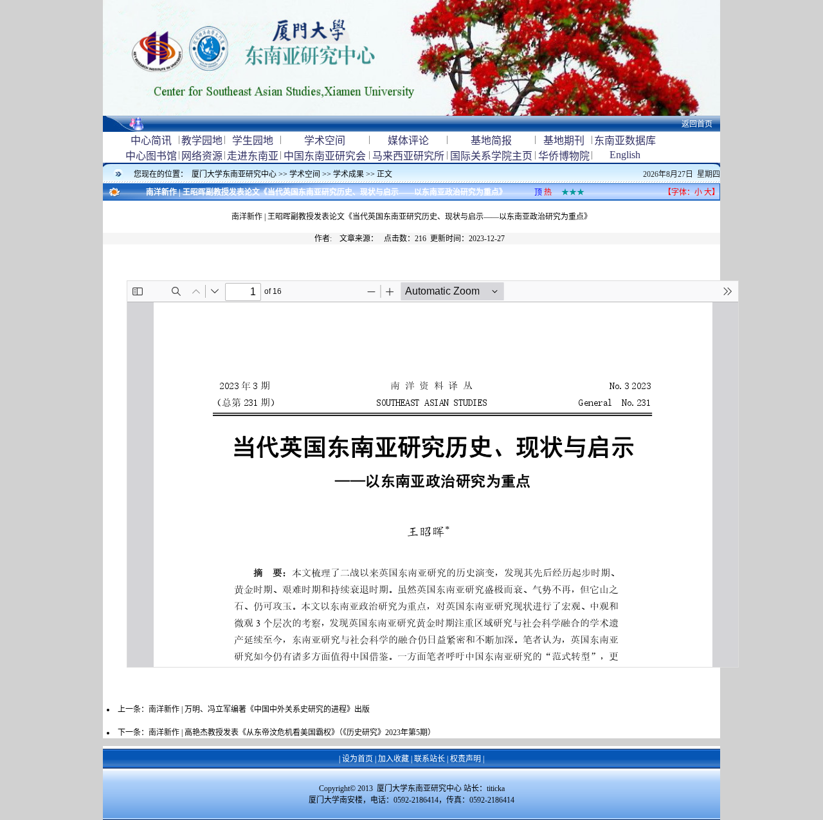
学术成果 (348, 174)
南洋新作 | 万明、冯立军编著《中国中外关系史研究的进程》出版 (259, 709)
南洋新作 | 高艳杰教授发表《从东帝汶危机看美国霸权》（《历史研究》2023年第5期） (292, 732)
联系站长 (429, 758)
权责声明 (465, 758)
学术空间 (304, 174)
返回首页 (697, 124)
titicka (496, 788)
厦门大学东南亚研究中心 (235, 174)
